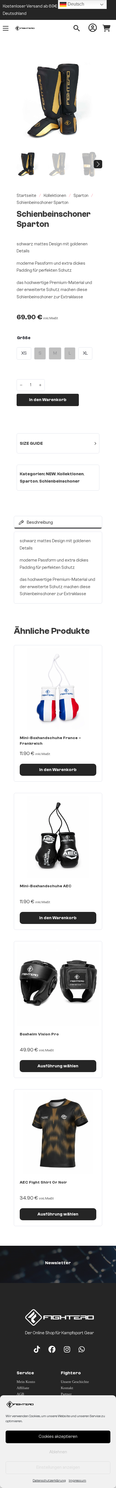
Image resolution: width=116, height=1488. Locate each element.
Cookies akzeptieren (58, 1436)
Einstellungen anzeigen (58, 1467)
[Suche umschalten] (77, 28)
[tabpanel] (58, 567)
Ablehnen (58, 1452)
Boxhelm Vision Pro (39, 1034)
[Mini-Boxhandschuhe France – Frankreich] (58, 689)
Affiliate (23, 1388)
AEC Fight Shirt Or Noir (43, 1182)
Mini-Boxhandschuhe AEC (46, 886)
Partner (66, 1394)
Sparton (80, 195)
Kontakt (67, 1388)
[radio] (24, 353)
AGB (20, 1394)
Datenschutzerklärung (49, 1480)
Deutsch (75, 4)
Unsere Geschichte (75, 1382)
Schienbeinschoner (59, 481)
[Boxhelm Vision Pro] (58, 985)
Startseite (26, 195)
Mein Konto (26, 1382)
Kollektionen (55, 195)
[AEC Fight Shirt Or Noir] (58, 1133)
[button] (94, 63)
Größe (23, 338)
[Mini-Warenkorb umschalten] (106, 28)
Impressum (77, 1480)
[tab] (58, 522)
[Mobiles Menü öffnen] (5, 28)
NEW (51, 474)
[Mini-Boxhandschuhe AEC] (58, 837)
